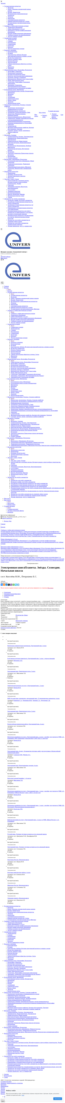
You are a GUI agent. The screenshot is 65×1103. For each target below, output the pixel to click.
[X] (9, 585)
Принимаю (58, 1098)
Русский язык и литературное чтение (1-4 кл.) (14, 557)
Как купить (10, 503)
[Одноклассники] (4, 585)
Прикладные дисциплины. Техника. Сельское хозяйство (27, 400)
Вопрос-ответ (5, 1093)
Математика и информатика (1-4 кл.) (29, 559)
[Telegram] (18, 585)
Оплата (3, 1087)
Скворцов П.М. (18, 754)
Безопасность (4, 1090)
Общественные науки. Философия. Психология (24, 362)
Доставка (3, 1089)
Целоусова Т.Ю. (18, 809)
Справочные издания (17, 327)
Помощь (3, 1092)
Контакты (3, 1084)
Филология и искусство (18, 450)
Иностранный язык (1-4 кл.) (11, 559)
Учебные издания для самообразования (42, 542)
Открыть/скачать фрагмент (9, 627)
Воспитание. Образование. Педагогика (22, 441)
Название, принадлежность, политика (12, 1083)
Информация (4, 1086)
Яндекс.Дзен (7, 521)
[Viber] (11, 585)
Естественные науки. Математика (20, 381)
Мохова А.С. (27, 754)
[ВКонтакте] (2, 585)
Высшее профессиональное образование (19, 542)
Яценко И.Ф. (17, 687)
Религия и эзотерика (17, 342)
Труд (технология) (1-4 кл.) (28, 560)
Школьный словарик (22, 620)
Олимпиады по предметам (28, 551)
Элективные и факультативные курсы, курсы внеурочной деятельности (25, 549)
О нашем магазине (12, 509)
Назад (9, 289)
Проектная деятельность (13, 551)
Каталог (9, 291)
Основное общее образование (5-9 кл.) (34, 548)
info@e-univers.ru (7, 518)
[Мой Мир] (6, 585)
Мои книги (4, 258)
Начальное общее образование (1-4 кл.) (12, 548)
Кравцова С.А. (18, 700)
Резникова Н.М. (27, 700)
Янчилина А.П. (18, 660)
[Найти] (1, 255)
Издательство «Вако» (22, 615)
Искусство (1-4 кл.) (14, 560)
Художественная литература (19, 295)
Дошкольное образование (8, 540)
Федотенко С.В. (45, 700)
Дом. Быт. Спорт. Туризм (18, 460)
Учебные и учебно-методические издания (23, 313)
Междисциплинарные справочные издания (16, 553)
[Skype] (16, 585)
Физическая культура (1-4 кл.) (44, 560)
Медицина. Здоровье (17, 421)
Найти (2, 1101)
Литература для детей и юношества (21, 480)
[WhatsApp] (14, 585)
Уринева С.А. (36, 700)
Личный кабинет (5, 256)
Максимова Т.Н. (18, 780)
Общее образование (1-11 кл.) (23, 540)
